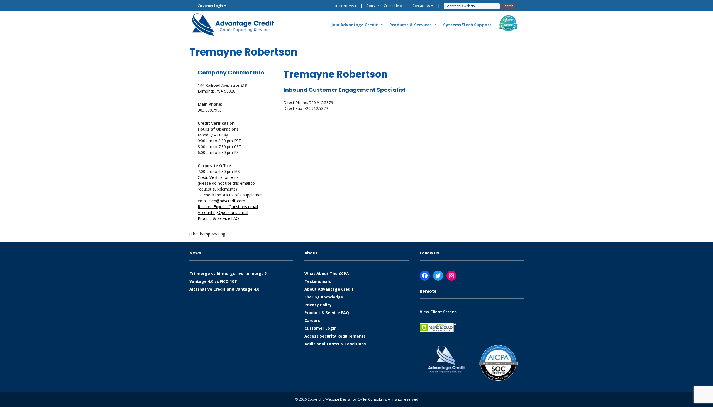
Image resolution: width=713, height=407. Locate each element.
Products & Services (410, 24)
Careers (312, 320)
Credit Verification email (219, 177)
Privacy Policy (318, 304)
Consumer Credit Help (384, 5)
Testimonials (317, 281)
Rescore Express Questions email (228, 206)
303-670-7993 (345, 6)
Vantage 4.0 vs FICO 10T (213, 281)
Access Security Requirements (335, 336)
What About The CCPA (326, 273)
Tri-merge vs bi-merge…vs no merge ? (228, 273)
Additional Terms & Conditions (335, 343)
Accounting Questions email (223, 212)
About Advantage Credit (328, 289)
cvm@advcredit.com (227, 200)
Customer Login (320, 328)
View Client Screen (438, 311)
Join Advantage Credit (354, 24)
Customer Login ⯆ (212, 5)
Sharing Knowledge (323, 297)
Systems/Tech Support (467, 24)
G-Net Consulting (372, 399)
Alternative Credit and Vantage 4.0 (224, 289)
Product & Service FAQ (218, 218)
